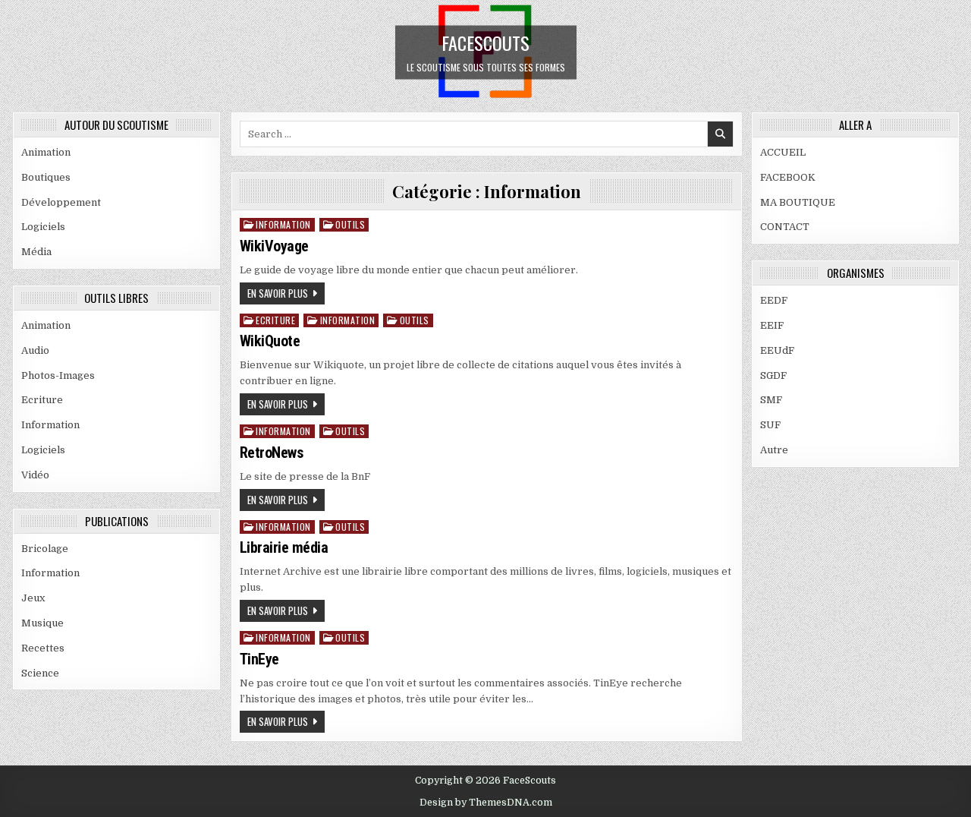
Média (36, 251)
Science (40, 673)
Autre (774, 450)
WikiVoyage (274, 246)
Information (50, 425)
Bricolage (44, 548)
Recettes (42, 648)
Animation (46, 152)
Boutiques (46, 177)
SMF (771, 399)
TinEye (259, 659)
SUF (770, 425)
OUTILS (350, 224)
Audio (35, 350)
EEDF (773, 300)
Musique (42, 623)
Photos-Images (58, 375)
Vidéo (35, 475)
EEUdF (777, 350)
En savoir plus (277, 293)
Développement (61, 202)
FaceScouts (485, 41)
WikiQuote (270, 341)
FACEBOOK (787, 177)
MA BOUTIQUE (797, 202)
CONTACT (784, 226)
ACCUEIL (783, 152)
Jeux (33, 598)
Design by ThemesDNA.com (486, 802)
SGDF (773, 375)
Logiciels (43, 226)
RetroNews (272, 452)
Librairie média (284, 547)
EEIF (772, 325)
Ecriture (42, 399)
